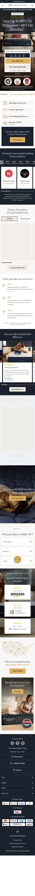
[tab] (8, 252)
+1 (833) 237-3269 (19, 884)
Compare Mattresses (17, 388)
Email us (19, 891)
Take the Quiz (17, 140)
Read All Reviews (17, 510)
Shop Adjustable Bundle (17, 67)
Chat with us (18, 877)
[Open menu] (2, 5)
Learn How (11, 124)
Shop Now (16, 377)
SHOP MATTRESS (17, 619)
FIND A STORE (18, 792)
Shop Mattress (17, 61)
